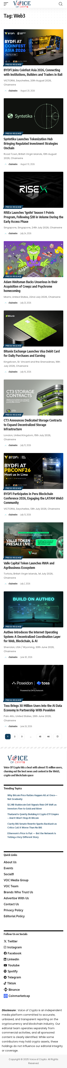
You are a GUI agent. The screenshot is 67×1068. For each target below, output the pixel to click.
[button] (7, 4)
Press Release (14, 64)
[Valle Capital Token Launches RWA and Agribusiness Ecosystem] (33, 540)
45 (40, 736)
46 (48, 736)
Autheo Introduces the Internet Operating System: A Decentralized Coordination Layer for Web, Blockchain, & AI (32, 636)
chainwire (13, 90)
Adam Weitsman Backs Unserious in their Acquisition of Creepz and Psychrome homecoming (31, 286)
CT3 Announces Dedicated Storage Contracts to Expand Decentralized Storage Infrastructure (33, 424)
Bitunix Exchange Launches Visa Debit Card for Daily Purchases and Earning (32, 353)
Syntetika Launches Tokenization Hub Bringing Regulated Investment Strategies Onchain (31, 143)
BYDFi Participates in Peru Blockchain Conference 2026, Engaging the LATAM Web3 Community (33, 498)
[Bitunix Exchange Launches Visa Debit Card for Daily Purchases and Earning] (33, 328)
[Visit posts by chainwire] (5, 91)
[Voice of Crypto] (22, 4)
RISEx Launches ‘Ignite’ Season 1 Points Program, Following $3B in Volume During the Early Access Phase (33, 217)
